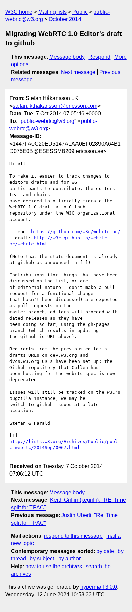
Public (80, 12)
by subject (42, 558)
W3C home (18, 12)
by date (105, 551)
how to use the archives (53, 566)
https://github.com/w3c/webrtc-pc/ (75, 231)
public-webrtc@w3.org (47, 121)
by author (69, 558)
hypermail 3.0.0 (98, 587)
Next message (78, 72)
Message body (67, 57)
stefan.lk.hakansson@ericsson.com (55, 106)
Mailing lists (52, 12)
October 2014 (65, 19)
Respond (99, 57)
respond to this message (73, 536)
